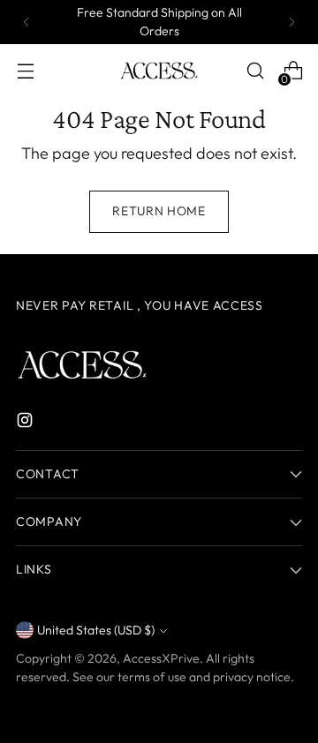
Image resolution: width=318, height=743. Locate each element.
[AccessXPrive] (159, 70)
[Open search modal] (255, 71)
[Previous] (26, 22)
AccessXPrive (161, 658)
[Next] (291, 22)
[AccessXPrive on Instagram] (26, 423)
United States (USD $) (96, 630)
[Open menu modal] (25, 71)
